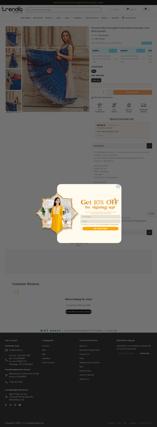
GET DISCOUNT (100, 228)
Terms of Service (104, 224)
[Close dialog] (118, 186)
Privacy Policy (114, 224)
